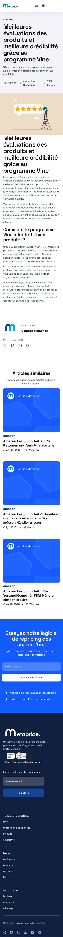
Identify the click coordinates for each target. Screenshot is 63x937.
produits (8, 864)
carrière (7, 871)
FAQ (5, 877)
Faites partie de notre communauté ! (23, 772)
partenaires (9, 858)
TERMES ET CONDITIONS (16, 815)
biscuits (7, 833)
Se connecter (10, 890)
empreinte (9, 839)
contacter (9, 902)
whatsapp (8, 908)
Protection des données (16, 827)
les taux (7, 896)
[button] (37, 5)
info (5, 821)
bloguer (7, 853)
